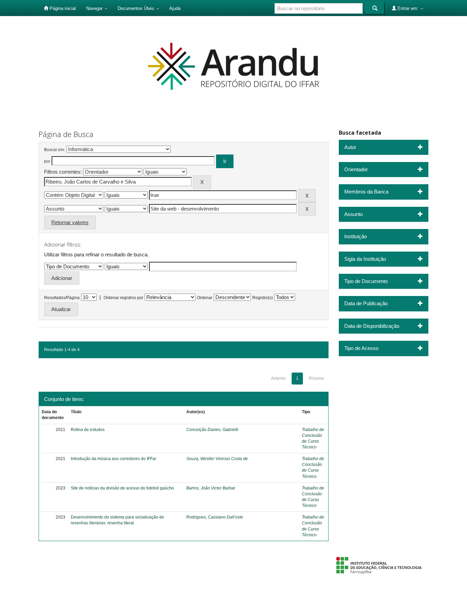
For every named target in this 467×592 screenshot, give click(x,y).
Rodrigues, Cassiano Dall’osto (214, 517)
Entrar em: (408, 8)
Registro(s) (262, 297)
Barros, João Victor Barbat (210, 488)
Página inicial (62, 8)
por (47, 161)
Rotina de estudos (88, 429)
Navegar (95, 8)
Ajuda (175, 8)
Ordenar (204, 297)
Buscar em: (54, 149)
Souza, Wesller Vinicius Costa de (217, 458)
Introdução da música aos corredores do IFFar (113, 458)
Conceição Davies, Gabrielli (212, 429)
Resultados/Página (62, 297)
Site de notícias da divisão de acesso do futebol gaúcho (122, 488)
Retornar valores (70, 222)
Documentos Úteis (137, 8)
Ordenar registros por (123, 297)
